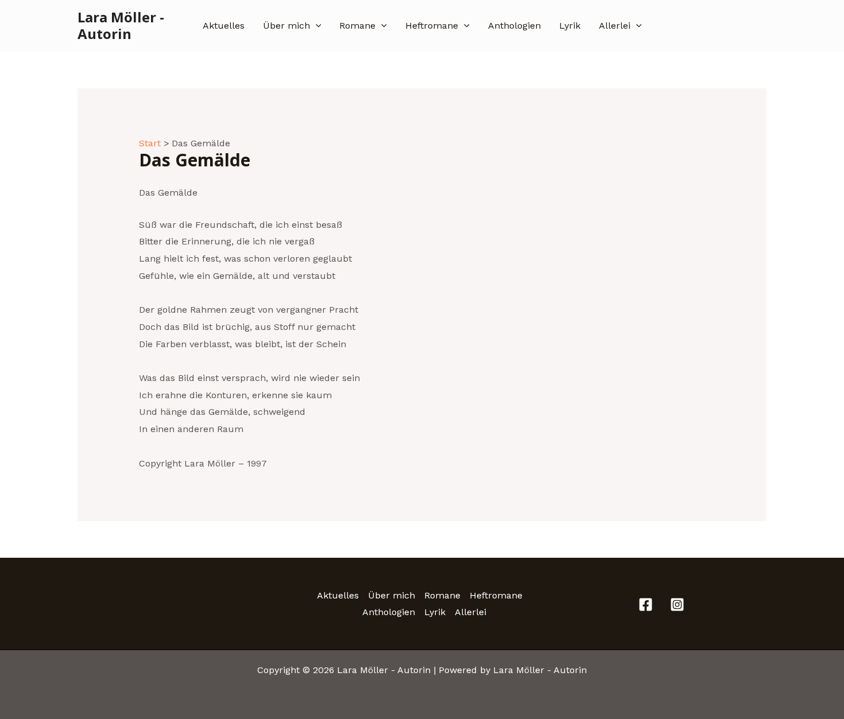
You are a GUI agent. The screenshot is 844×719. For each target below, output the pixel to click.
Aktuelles (224, 25)
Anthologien (514, 25)
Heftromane (431, 25)
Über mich (286, 25)
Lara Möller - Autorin (121, 25)
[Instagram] (677, 604)
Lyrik (569, 25)
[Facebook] (645, 604)
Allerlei (614, 25)
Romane (357, 25)
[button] (316, 26)
